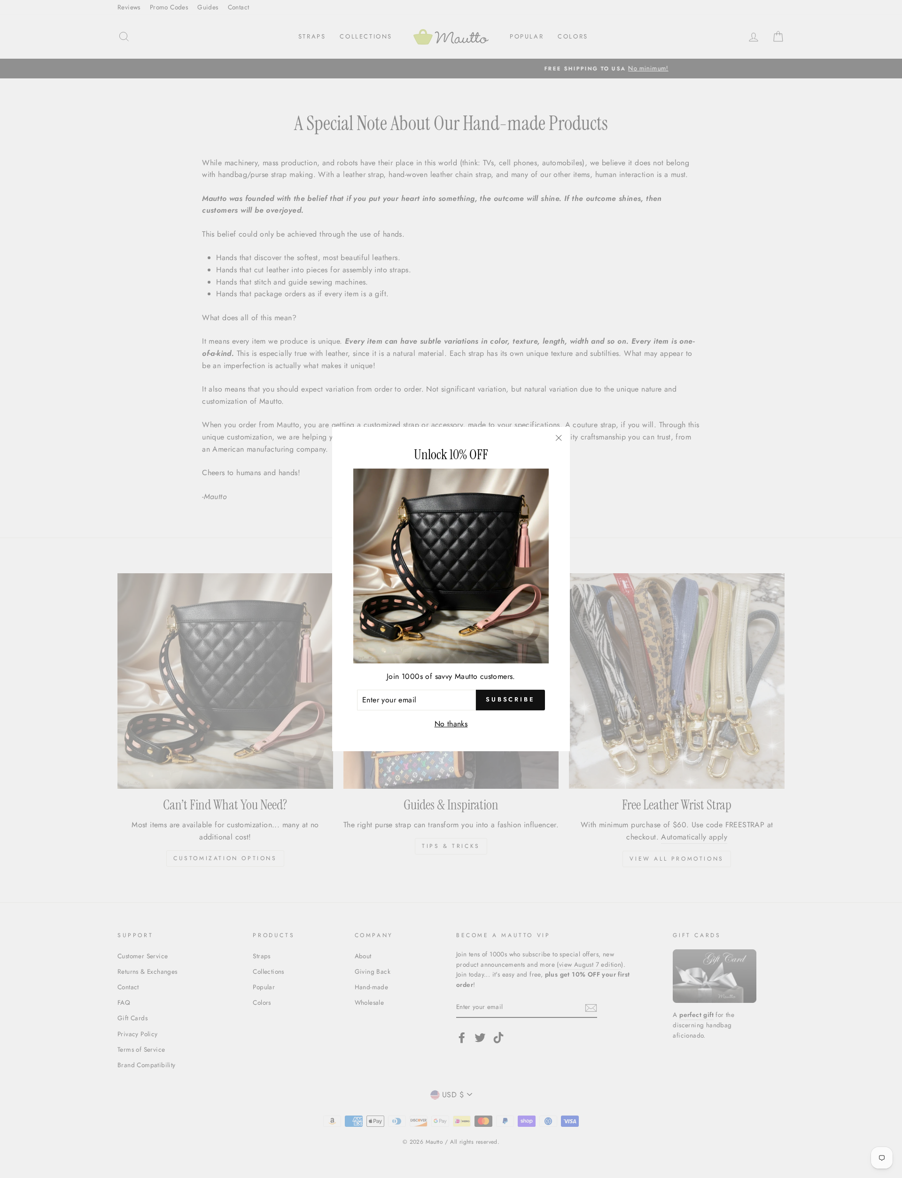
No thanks (451, 723)
